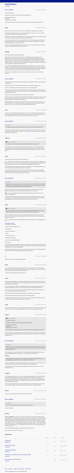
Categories (10, 468)
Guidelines (15, 468)
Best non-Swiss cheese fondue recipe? (13, 459)
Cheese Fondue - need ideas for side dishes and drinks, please (18, 454)
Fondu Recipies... (11, 4)
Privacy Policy (28, 468)
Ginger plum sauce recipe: (9, 223)
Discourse (11, 471)
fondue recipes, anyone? (10, 445)
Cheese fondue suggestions (10, 449)
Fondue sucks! (8, 440)
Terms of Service (21, 468)
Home (6, 468)
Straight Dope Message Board (6, 1)
